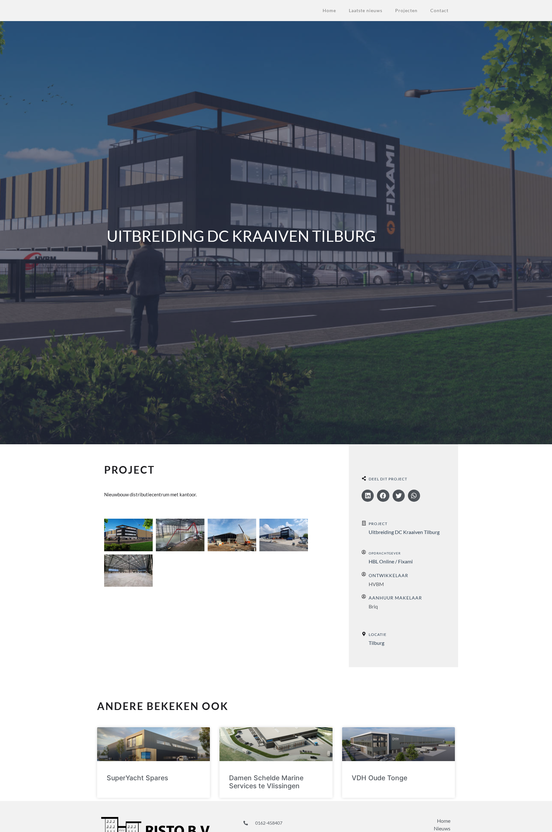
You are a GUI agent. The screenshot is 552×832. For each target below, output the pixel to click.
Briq (373, 606)
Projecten (406, 10)
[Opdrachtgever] (364, 552)
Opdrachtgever (385, 553)
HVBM (376, 584)
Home (329, 10)
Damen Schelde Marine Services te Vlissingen (266, 782)
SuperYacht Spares (137, 778)
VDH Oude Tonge (379, 778)
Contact (439, 10)
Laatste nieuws (365, 10)
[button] (368, 496)
